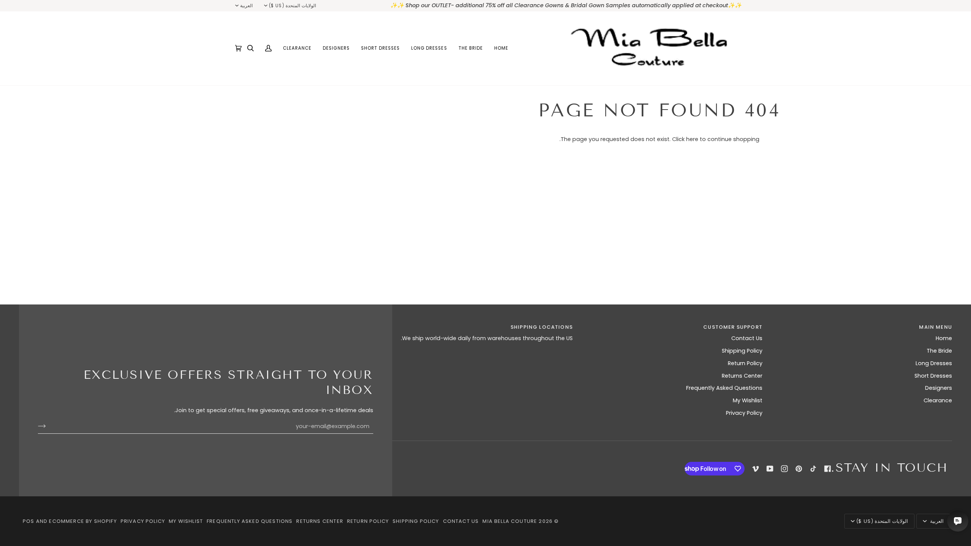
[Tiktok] (813, 468)
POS (29, 521)
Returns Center (742, 376)
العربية (246, 6)
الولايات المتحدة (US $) (292, 6)
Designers (938, 388)
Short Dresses (933, 376)
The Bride (939, 351)
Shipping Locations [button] (542, 327)
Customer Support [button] (732, 327)
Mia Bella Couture (509, 521)
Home (944, 338)
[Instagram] (784, 468)
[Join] (48, 426)
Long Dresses (934, 363)
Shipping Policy (742, 351)
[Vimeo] (755, 468)
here (692, 139)
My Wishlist (747, 400)
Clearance (938, 400)
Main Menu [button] (935, 327)
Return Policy (745, 363)
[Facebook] (827, 468)
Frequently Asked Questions (724, 388)
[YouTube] (770, 468)
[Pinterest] (798, 468)
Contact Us (746, 338)
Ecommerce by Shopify (82, 521)
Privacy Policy (744, 413)
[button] (471, 48)
